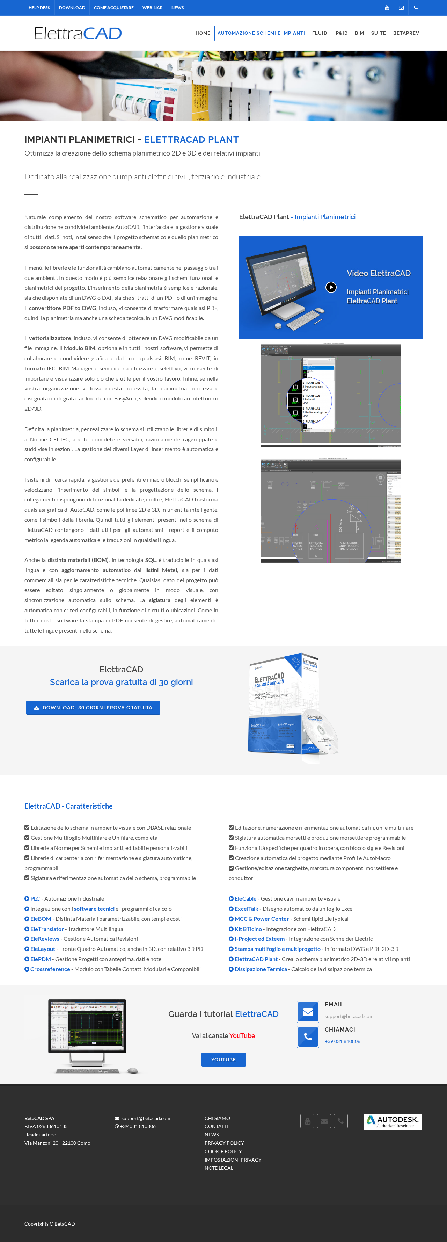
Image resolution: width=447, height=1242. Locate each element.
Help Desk (39, 7)
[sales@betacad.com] (401, 7)
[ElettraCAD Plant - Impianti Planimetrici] (331, 287)
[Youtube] (387, 7)
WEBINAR (152, 7)
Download (72, 7)
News (177, 7)
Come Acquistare (114, 7)
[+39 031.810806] (416, 7)
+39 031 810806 (342, 1041)
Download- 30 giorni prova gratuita (97, 707)
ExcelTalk (246, 908)
